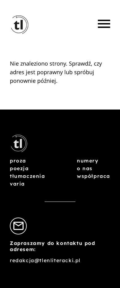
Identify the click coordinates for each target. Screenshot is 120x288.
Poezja (19, 168)
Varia (17, 184)
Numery (88, 161)
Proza (18, 161)
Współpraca (93, 176)
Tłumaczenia (27, 176)
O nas (85, 168)
